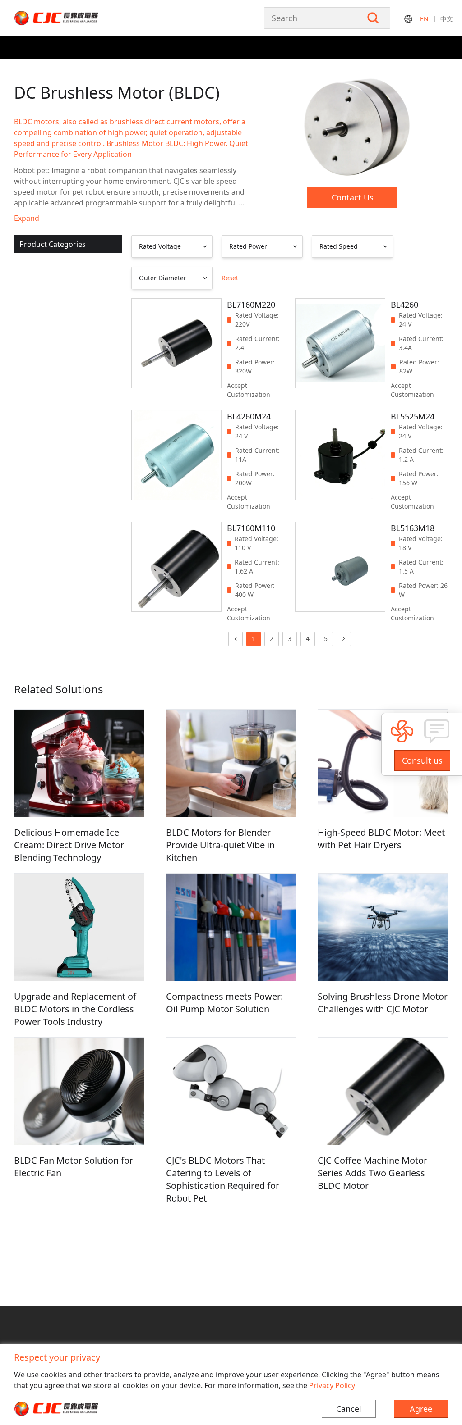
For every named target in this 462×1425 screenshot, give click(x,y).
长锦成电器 (75, 18)
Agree (421, 1408)
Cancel (348, 1408)
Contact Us (353, 197)
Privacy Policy (332, 1385)
